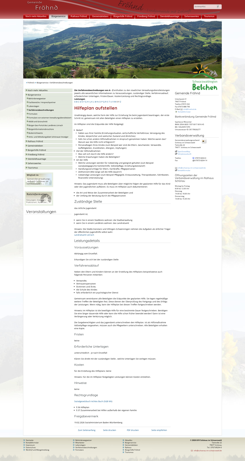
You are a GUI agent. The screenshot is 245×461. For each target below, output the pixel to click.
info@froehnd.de (189, 109)
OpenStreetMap (184, 151)
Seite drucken (109, 430)
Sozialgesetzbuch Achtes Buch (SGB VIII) (93, 401)
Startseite (29, 440)
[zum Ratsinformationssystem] (39, 205)
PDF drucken (133, 430)
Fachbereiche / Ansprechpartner (42, 102)
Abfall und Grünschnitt (37, 121)
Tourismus (209, 16)
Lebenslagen (33, 106)
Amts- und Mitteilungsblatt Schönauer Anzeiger (48, 137)
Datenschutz (31, 447)
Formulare (32, 114)
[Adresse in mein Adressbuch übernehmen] (205, 143)
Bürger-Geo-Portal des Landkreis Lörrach (45, 125)
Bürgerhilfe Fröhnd (122, 16)
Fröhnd (31, 82)
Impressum (30, 445)
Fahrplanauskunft (184, 154)
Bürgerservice (58, 16)
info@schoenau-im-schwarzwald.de (192, 168)
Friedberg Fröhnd (146, 16)
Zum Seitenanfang (86, 430)
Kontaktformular (184, 112)
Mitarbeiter (79, 442)
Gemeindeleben (100, 16)
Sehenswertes (191, 16)
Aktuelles (128, 440)
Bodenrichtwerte (35, 133)
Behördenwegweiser (37, 98)
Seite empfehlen (159, 430)
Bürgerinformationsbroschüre (41, 129)
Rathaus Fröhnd (79, 16)
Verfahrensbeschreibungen (41, 110)
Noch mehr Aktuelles (36, 16)
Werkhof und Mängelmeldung (37, 450)
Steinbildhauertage (169, 16)
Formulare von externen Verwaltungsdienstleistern (49, 118)
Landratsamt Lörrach (84, 234)
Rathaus (128, 447)
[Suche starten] (218, 6)
